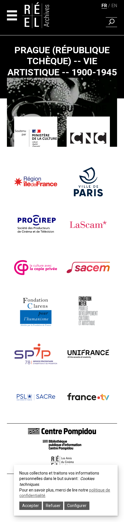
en (114, 5)
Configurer (77, 505)
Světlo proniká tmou (62, 161)
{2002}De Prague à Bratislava (62, 153)
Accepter (30, 505)
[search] (111, 22)
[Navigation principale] (12, 15)
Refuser (53, 505)
